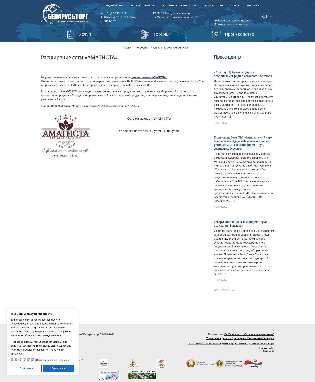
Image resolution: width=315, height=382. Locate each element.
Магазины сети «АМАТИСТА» (178, 5)
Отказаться (26, 368)
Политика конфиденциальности (53, 360)
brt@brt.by (109, 21)
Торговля (162, 34)
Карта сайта (268, 351)
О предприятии (112, 5)
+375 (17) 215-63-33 (115, 13)
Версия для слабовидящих (233, 20)
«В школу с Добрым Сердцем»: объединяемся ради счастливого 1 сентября (243, 74)
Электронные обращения (232, 24)
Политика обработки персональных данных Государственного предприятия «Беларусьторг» (231, 343)
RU (268, 16)
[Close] (76, 310)
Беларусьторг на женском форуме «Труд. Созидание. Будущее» (241, 223)
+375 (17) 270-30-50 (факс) (119, 17)
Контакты (253, 5)
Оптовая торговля (142, 5)
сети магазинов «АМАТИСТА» (149, 77)
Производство (213, 5)
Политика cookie (266, 348)
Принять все (58, 368)
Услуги (234, 5)
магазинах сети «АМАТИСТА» (61, 91)
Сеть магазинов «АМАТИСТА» (149, 118)
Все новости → (224, 290)
